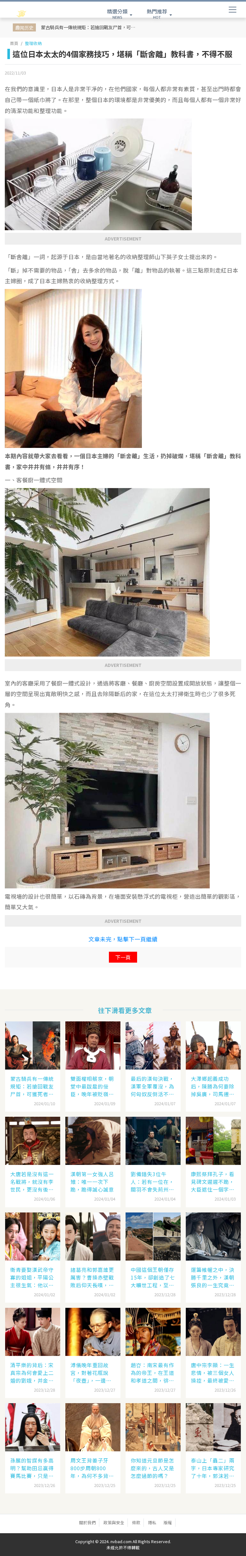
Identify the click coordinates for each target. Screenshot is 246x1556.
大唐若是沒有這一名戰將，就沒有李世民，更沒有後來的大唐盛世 (32, 1181)
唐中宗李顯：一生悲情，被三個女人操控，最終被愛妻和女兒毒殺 (212, 1372)
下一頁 (123, 957)
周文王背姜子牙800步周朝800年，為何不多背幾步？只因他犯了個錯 (92, 1468)
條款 (136, 1522)
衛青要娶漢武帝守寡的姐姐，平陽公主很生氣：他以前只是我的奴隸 (32, 1277)
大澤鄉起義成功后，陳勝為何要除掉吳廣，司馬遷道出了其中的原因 (212, 1086)
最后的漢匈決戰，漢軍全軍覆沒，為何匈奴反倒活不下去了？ (152, 1086)
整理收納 (33, 43)
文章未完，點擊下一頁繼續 (123, 939)
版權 (168, 1522)
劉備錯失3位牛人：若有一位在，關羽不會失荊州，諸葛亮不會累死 (152, 1181)
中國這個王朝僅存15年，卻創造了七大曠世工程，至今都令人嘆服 (153, 1277)
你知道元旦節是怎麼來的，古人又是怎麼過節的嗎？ (152, 1468)
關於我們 (87, 1522)
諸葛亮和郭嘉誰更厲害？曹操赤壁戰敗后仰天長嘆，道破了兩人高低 (92, 1277)
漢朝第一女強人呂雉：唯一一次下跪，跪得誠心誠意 (92, 1181)
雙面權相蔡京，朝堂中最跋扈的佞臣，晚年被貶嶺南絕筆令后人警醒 (92, 1086)
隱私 (152, 1522)
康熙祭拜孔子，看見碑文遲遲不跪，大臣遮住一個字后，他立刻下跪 (212, 1181)
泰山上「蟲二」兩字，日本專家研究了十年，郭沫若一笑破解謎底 (212, 1468)
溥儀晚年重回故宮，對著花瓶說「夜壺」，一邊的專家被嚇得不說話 (92, 1372)
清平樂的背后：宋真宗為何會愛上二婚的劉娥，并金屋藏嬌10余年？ (32, 1372)
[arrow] (34, 13)
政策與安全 (113, 1522)
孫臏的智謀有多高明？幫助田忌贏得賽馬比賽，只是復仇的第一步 (32, 1468)
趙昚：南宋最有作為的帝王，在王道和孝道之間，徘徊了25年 (152, 1372)
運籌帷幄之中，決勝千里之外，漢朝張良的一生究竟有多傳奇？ (212, 1277)
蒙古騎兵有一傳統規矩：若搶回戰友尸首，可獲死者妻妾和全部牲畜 (90, 27)
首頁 (14, 43)
